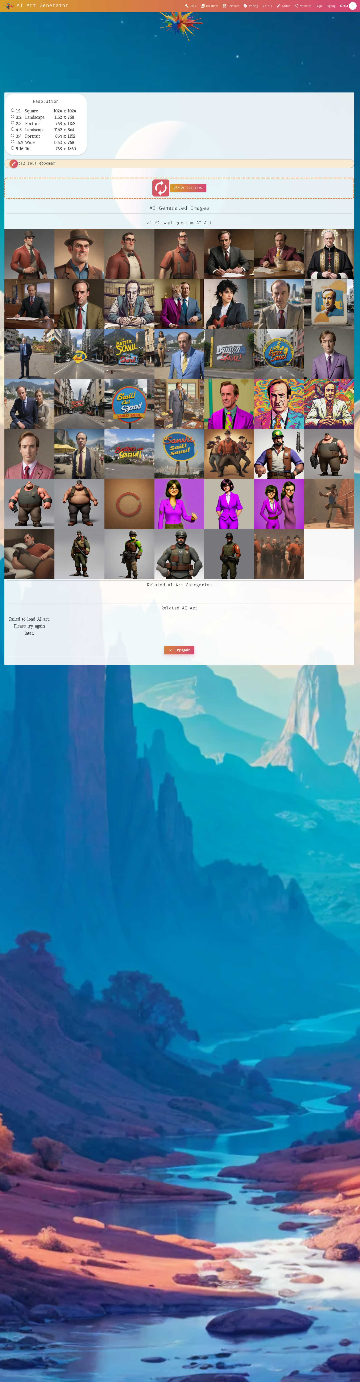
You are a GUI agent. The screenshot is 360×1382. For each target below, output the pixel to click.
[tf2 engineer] (279, 454)
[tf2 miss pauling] (179, 504)
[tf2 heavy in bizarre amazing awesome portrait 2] (29, 504)
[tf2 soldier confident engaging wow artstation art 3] (179, 554)
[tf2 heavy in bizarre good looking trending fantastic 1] (79, 504)
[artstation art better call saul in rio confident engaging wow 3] (179, 354)
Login (319, 6)
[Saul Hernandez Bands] (229, 304)
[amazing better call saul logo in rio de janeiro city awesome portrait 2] (79, 354)
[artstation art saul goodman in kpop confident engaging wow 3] (329, 354)
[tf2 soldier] (79, 554)
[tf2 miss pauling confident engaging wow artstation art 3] (229, 504)
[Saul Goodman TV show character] (79, 304)
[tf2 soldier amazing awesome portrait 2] (129, 554)
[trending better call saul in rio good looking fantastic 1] (79, 454)
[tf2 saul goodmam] (29, 254)
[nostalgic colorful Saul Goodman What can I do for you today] (279, 404)
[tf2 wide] (279, 554)
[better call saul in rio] (29, 404)
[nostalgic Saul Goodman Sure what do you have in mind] (179, 404)
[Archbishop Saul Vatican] (329, 254)
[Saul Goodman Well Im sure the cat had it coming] (279, 254)
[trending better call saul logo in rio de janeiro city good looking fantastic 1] (129, 454)
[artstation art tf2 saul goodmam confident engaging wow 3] (129, 254)
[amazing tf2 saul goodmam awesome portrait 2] (79, 254)
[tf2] (229, 454)
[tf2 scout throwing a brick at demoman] (329, 504)
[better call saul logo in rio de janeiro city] (79, 404)
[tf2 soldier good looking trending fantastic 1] (229, 554)
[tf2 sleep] (29, 554)
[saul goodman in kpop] (29, 454)
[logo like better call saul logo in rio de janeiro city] (129, 404)
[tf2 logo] (129, 504)
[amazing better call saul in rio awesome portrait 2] (279, 304)
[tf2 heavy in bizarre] (329, 454)
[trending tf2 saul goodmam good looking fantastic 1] (179, 254)
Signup (331, 6)
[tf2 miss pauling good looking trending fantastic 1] (279, 504)
